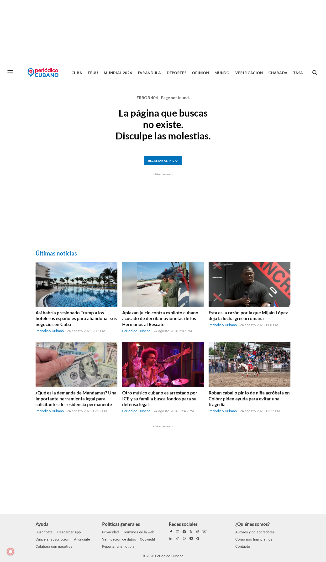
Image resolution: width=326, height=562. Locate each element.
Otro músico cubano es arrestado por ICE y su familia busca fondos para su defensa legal (159, 398)
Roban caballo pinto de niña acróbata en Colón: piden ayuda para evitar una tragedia (249, 398)
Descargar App (69, 532)
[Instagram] (177, 532)
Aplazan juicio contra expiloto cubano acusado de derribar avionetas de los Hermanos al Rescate (160, 318)
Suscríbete (44, 532)
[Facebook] (171, 532)
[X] (191, 532)
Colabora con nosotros (54, 546)
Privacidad (110, 532)
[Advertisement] (163, 33)
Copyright (147, 539)
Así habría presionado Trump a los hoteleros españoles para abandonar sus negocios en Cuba (76, 318)
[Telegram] (184, 532)
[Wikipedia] (204, 532)
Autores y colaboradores (255, 532)
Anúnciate (82, 539)
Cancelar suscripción (52, 539)
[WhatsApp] (184, 538)
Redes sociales (183, 524)
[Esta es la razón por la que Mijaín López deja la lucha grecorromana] (249, 284)
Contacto (242, 546)
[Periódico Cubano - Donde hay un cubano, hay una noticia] (42, 72)
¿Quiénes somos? (252, 524)
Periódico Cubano (50, 331)
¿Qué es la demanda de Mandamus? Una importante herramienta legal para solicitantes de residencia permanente (76, 398)
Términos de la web (138, 532)
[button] (314, 72)
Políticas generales (121, 524)
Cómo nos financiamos (254, 539)
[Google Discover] (198, 538)
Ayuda (42, 524)
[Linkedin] (171, 538)
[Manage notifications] (10, 551)
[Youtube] (191, 538)
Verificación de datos (119, 539)
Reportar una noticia (118, 546)
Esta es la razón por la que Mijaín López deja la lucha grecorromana (248, 315)
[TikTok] (177, 538)
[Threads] (198, 532)
